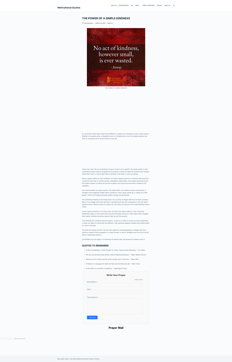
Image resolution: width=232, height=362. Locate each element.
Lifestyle (114, 5)
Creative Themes (93, 359)
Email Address (92, 282)
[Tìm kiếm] (173, 5)
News (137, 5)
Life (132, 5)
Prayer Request (124, 5)
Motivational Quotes (69, 7)
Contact (159, 5)
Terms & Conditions (149, 5)
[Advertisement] (116, 111)
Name (89, 289)
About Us (167, 5)
